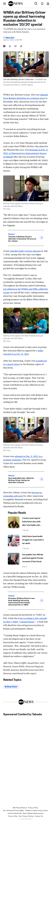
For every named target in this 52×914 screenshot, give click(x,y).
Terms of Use (12, 816)
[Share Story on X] (10, 46)
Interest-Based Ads (15, 813)
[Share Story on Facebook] (4, 46)
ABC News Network (20, 808)
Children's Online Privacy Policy (36, 810)
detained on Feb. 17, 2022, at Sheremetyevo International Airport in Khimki (25, 153)
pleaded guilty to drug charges (25, 250)
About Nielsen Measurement (33, 813)
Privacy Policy (33, 808)
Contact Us (39, 816)
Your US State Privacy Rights (13, 810)
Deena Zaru (9, 37)
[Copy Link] (21, 46)
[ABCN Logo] (15, 3)
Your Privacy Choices (26, 816)
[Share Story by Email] (15, 46)
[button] (4, 3)
